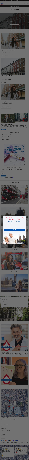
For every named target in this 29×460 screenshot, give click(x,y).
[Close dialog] (24, 216)
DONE (14, 229)
